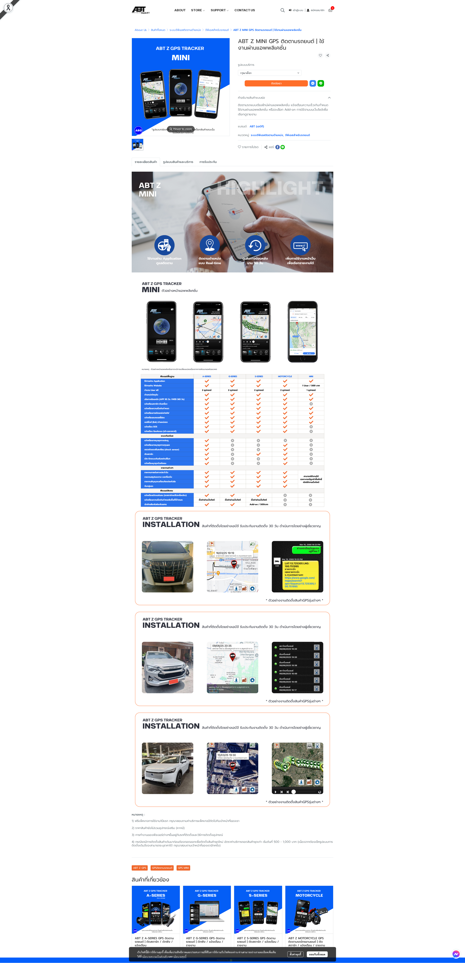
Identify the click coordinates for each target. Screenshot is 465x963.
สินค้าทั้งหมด (158, 30)
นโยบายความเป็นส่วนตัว (155, 956)
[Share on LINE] (282, 147)
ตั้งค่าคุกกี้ (295, 954)
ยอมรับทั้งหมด (317, 954)
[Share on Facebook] (277, 147)
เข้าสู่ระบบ (298, 10)
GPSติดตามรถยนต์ (162, 868)
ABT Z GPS (139, 868)
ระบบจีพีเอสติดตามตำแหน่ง (185, 30)
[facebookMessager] (456, 954)
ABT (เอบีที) (257, 126)
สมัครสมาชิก (317, 10)
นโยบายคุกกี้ (179, 956)
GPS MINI (183, 868)
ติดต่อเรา (276, 83)
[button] (283, 10)
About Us (141, 30)
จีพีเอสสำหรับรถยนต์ (217, 30)
